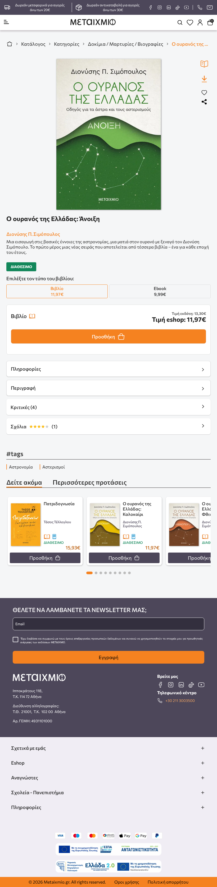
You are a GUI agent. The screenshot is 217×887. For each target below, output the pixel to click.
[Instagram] (159, 7)
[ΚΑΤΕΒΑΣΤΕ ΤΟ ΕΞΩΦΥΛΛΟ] (204, 78)
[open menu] (6, 22)
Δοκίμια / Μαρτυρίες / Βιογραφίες (125, 44)
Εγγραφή (108, 657)
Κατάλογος (33, 44)
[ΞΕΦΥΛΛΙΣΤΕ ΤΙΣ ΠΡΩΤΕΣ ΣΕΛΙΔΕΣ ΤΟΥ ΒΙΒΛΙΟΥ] (204, 64)
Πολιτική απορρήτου (168, 881)
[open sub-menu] (203, 748)
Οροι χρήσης (126, 881)
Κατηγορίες (66, 44)
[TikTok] (177, 7)
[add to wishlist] (204, 92)
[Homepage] (93, 22)
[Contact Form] (209, 7)
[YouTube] (186, 7)
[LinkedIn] (168, 7)
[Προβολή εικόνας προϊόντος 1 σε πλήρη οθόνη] (108, 134)
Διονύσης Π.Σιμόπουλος (33, 234)
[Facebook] (150, 7)
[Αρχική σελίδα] (9, 44)
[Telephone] (199, 7)
